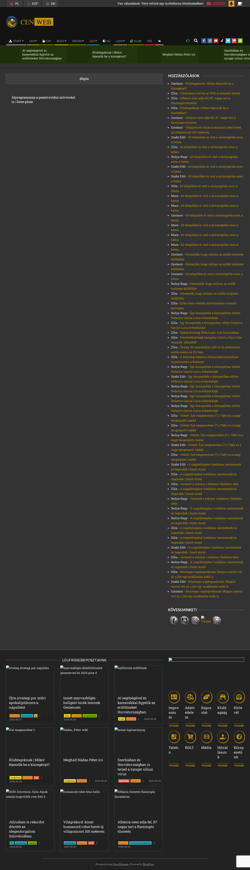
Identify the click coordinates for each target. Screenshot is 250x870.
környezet (26, 715)
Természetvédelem (140, 842)
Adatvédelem (190, 712)
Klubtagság (222, 710)
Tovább (174, 725)
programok (89, 715)
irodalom (15, 777)
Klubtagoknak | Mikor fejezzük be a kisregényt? (95, 54)
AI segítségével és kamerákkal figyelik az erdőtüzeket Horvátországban (27, 54)
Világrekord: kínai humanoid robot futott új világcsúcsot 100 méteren (83, 827)
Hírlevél (238, 710)
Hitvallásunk (222, 752)
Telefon (174, 750)
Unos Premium (121, 864)
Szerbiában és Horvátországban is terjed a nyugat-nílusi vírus (228, 54)
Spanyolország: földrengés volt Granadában (209, 332)
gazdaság (21, 842)
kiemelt (14, 715)
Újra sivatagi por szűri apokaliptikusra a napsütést (27, 703)
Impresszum (174, 712)
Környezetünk (239, 752)
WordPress (148, 864)
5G (11, 842)
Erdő (121, 718)
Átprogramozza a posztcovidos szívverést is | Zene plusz (43, 99)
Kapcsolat (206, 710)
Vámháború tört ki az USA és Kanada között (210, 93)
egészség (124, 780)
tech (91, 842)
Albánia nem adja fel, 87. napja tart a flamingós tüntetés (138, 827)
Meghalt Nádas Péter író (164, 54)
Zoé (36, 777)
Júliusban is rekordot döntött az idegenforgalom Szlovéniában (26, 829)
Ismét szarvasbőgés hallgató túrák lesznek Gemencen (81, 703)
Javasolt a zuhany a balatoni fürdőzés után (209, 484)
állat (67, 715)
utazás (32, 842)
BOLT (189, 747)
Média (206, 747)
